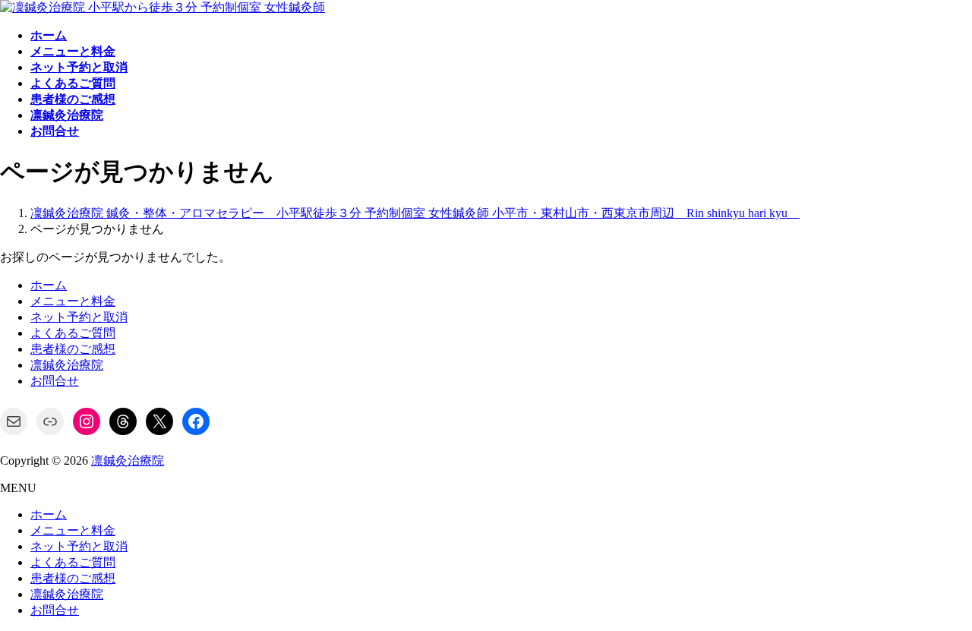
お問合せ (54, 380)
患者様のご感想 (72, 348)
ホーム (48, 285)
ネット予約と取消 (79, 317)
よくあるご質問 (72, 333)
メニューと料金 (72, 301)
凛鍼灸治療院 (66, 364)
